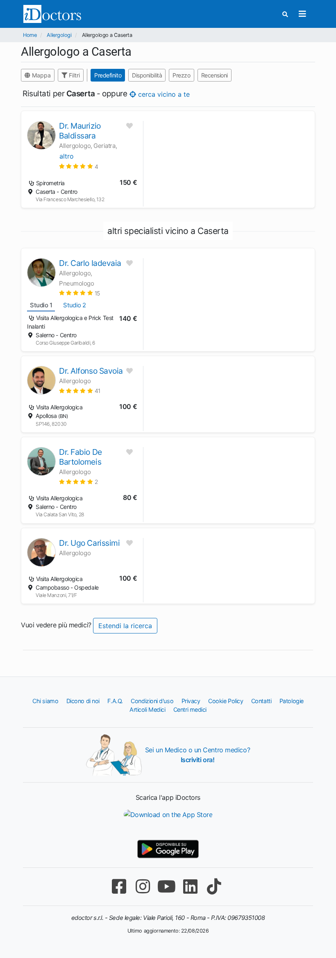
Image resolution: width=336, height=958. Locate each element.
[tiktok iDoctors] (214, 886)
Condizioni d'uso (152, 700)
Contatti (261, 700)
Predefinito (107, 75)
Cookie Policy (225, 700)
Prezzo (181, 75)
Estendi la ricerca (125, 626)
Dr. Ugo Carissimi (89, 543)
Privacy (191, 700)
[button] (78, 166)
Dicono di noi (83, 700)
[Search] (285, 14)
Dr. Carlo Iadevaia (90, 263)
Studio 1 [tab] (41, 305)
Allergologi (59, 35)
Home (29, 35)
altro (66, 156)
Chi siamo (45, 700)
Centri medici (190, 709)
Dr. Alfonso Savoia (91, 371)
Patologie (291, 700)
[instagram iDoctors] (142, 886)
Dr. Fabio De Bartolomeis (80, 457)
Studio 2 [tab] (74, 305)
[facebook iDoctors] (119, 886)
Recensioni (214, 75)
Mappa (40, 75)
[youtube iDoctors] (166, 886)
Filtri (73, 75)
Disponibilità (147, 75)
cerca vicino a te (163, 94)
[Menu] (302, 14)
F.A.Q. (115, 700)
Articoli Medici (147, 709)
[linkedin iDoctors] (190, 886)
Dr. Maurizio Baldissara (80, 131)
